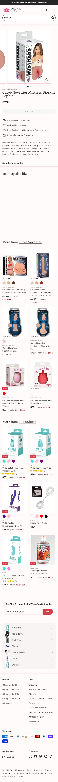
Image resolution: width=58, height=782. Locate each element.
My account (34, 721)
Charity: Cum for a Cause (40, 698)
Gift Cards (7, 703)
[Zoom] (46, 79)
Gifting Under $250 (11, 698)
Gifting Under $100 (10, 694)
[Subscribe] (48, 612)
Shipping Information (12, 163)
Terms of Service (34, 770)
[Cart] (47, 10)
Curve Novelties (9, 89)
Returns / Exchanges (38, 689)
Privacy (48, 770)
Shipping (33, 685)
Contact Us (34, 703)
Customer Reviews (37, 708)
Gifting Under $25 (10, 685)
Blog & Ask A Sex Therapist (41, 712)
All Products (27, 422)
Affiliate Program (36, 717)
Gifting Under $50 (10, 689)
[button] (8, 473)
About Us (33, 694)
